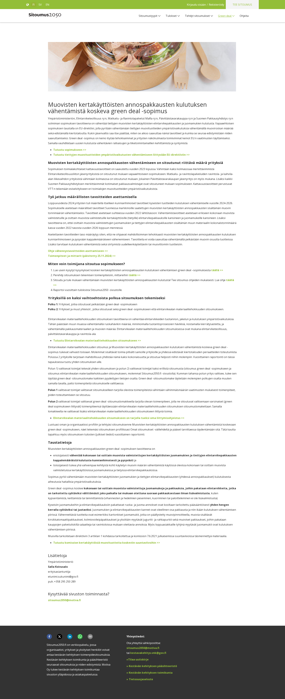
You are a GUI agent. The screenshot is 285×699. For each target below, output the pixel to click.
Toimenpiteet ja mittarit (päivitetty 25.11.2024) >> (82, 256)
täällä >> (217, 270)
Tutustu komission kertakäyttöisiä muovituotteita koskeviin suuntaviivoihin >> (106, 542)
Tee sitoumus (242, 4)
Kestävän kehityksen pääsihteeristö (153, 666)
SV (40, 4)
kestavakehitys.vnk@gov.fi (148, 653)
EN (47, 4)
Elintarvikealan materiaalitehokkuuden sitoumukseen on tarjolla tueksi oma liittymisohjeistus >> (118, 418)
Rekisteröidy (216, 4)
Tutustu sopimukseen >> (69, 150)
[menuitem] (149, 16)
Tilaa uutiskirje (138, 659)
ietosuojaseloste (142, 679)
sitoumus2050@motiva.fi (143, 648)
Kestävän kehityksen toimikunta (150, 672)
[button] (49, 636)
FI (33, 4)
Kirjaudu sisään (196, 4)
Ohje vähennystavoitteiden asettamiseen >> (78, 251)
